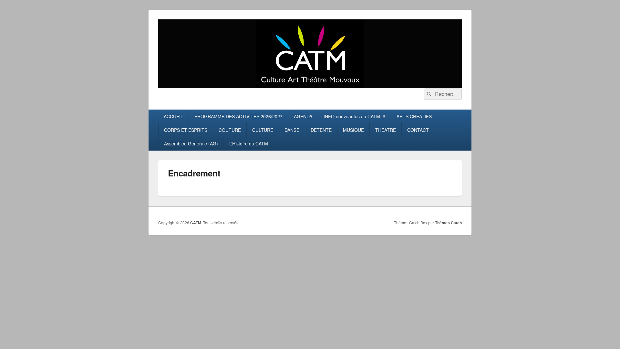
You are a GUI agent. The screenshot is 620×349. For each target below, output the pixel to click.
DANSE (291, 130)
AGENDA (303, 116)
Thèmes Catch (448, 223)
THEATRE (385, 130)
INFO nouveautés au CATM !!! (354, 116)
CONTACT (418, 130)
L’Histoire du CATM (248, 143)
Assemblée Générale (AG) (191, 143)
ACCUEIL (173, 116)
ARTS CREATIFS (414, 116)
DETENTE (321, 130)
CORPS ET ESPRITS (185, 130)
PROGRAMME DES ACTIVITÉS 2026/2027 (238, 116)
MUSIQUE (353, 130)
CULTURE (262, 130)
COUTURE (230, 130)
